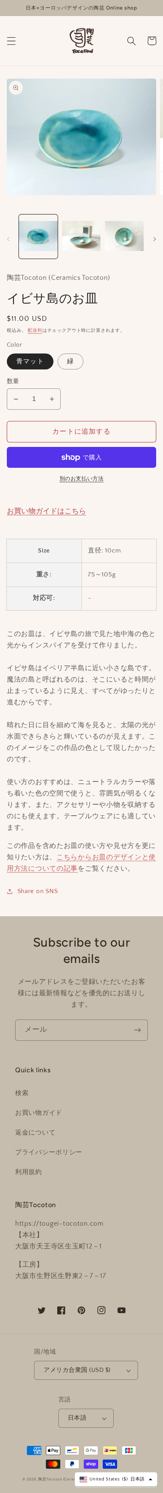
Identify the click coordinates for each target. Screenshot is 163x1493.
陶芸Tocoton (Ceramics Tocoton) (69, 1479)
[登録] (137, 1030)
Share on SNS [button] (37, 891)
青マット (30, 361)
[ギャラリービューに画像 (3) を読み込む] (124, 237)
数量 (13, 381)
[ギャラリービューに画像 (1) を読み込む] (38, 237)
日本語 (77, 1418)
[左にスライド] (8, 238)
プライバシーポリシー (48, 1152)
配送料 (35, 330)
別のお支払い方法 (82, 479)
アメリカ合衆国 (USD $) (77, 1370)
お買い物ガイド (38, 1112)
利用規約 (28, 1172)
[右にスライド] (154, 238)
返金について (35, 1132)
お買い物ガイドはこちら (46, 511)
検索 (21, 1093)
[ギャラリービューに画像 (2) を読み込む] (81, 237)
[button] (12, 41)
